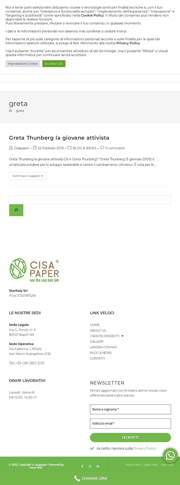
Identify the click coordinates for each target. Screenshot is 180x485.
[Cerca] (16, 210)
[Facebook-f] (82, 466)
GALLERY (97, 341)
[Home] (10, 110)
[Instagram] (90, 466)
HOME (94, 325)
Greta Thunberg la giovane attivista (59, 138)
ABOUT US (98, 330)
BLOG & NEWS (84, 148)
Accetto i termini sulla (126, 448)
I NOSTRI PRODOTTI (104, 336)
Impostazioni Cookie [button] (23, 63)
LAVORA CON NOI (103, 347)
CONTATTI (97, 358)
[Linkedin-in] (98, 466)
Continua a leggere (30, 174)
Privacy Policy (144, 448)
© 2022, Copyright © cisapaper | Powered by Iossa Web (36, 466)
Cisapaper (21, 148)
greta (20, 110)
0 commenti (115, 148)
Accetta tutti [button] (54, 63)
